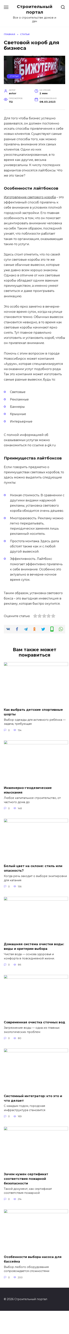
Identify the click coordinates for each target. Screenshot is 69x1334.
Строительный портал (34, 9)
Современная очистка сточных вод (34, 1022)
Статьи (14, 76)
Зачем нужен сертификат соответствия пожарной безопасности (26, 1178)
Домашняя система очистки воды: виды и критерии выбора (34, 946)
